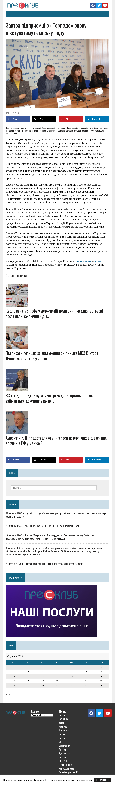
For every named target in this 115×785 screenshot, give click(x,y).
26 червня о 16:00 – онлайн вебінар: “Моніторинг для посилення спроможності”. (44, 564)
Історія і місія (65, 764)
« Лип (9, 694)
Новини (62, 715)
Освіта (62, 734)
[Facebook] (93, 5)
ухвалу (99, 261)
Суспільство (64, 745)
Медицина (64, 730)
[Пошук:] (54, 487)
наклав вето (83, 261)
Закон (62, 722)
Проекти (63, 761)
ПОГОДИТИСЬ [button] (102, 780)
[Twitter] (99, 5)
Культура (63, 726)
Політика (63, 738)
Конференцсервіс (67, 768)
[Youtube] (105, 5)
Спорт (62, 742)
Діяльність (64, 753)
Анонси (12, 504)
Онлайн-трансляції (68, 772)
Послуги (62, 757)
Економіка (63, 719)
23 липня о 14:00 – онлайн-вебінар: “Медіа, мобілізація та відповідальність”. (43, 526)
